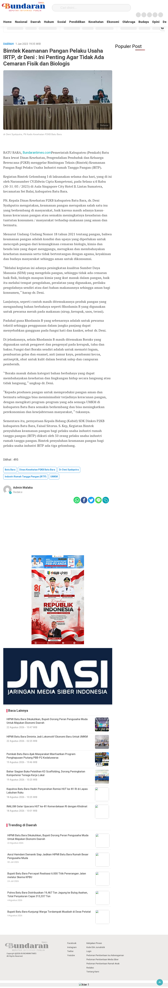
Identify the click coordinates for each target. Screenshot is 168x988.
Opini (155, 22)
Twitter (70, 951)
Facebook (71, 943)
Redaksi (90, 967)
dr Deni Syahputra (69, 469)
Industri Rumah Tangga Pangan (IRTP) (25, 476)
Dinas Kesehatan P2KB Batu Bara (37, 469)
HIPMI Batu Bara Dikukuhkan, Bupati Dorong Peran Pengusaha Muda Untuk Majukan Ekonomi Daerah (47, 837)
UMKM (54, 476)
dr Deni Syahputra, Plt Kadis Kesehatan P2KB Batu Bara (32, 134)
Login (88, 951)
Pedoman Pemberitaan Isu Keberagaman (105, 955)
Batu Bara (10, 469)
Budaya (143, 22)
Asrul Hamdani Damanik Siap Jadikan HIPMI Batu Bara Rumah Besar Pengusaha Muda (47, 856)
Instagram (72, 947)
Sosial (61, 22)
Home (7, 22)
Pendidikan (77, 22)
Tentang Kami (92, 971)
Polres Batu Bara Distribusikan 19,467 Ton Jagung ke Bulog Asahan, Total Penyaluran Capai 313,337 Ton (47, 894)
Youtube (71, 955)
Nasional (21, 22)
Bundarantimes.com (37, 152)
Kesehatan (96, 22)
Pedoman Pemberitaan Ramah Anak (102, 963)
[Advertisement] (58, 532)
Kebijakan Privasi (94, 943)
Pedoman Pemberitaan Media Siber (102, 959)
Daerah (36, 22)
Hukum (49, 22)
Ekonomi (113, 22)
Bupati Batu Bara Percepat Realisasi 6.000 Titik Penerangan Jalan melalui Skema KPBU (46, 875)
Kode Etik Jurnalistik (95, 947)
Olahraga (128, 22)
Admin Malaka (23, 487)
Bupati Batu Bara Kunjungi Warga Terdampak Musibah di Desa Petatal (49, 912)
